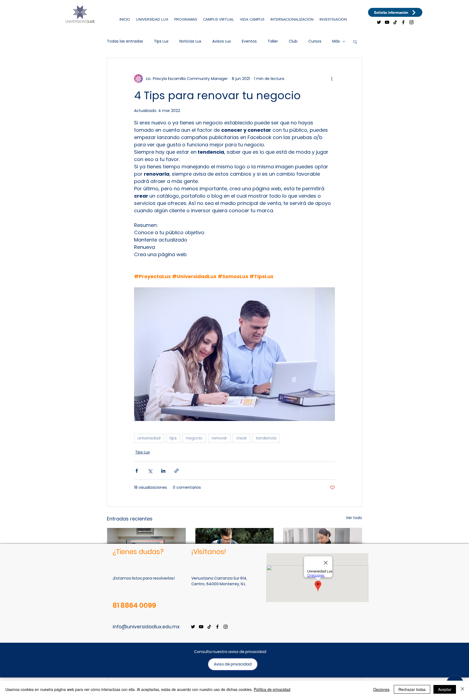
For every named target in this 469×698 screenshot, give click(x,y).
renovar (219, 438)
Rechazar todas (412, 689)
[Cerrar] (462, 689)
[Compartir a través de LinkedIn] (163, 470)
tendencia (266, 438)
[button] (152, 19)
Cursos (314, 41)
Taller (273, 41)
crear (241, 438)
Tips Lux (161, 41)
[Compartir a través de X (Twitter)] (150, 470)
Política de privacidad (272, 689)
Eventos (249, 41)
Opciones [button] (381, 689)
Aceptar (444, 689)
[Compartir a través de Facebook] (136, 470)
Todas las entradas (125, 41)
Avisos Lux (221, 41)
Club (293, 41)
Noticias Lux (190, 41)
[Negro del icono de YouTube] (387, 22)
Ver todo (354, 517)
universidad (149, 438)
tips (173, 438)
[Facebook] (403, 22)
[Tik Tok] (395, 22)
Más (336, 41)
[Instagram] (411, 22)
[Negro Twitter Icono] (379, 22)
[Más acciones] (331, 78)
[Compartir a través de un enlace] (176, 470)
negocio (194, 438)
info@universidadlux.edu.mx (146, 626)
